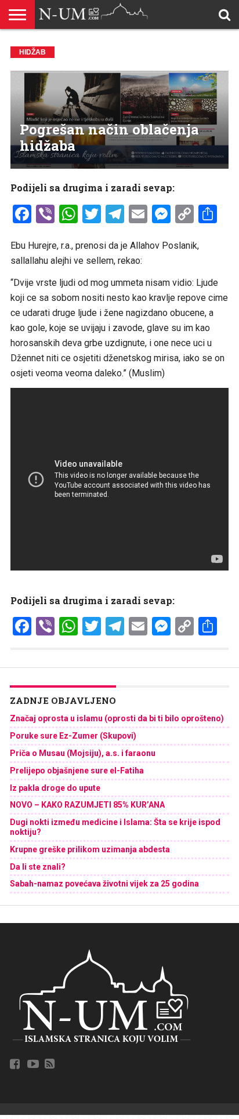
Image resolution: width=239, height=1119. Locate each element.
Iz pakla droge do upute (55, 788)
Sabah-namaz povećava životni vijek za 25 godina (104, 883)
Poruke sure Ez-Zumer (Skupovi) (73, 735)
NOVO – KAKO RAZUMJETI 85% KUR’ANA (87, 804)
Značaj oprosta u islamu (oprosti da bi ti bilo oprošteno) (117, 718)
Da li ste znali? (38, 866)
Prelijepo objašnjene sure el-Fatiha (77, 770)
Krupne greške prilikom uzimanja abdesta (90, 849)
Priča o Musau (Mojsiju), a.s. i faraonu (82, 753)
